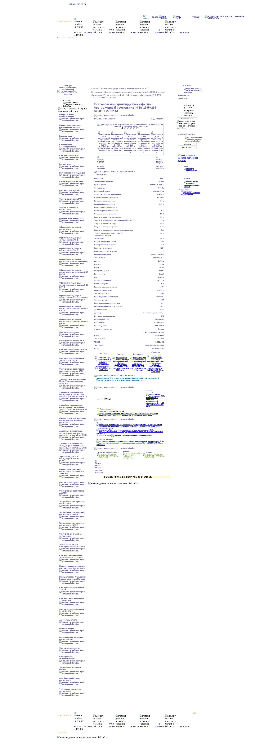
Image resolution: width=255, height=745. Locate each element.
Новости (135, 32)
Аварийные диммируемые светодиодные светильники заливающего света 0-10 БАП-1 (73, 395)
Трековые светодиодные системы (70, 668)
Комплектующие (66, 629)
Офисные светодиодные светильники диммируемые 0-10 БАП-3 (73, 285)
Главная (88, 32)
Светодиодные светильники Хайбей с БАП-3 (71, 610)
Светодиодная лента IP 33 (70, 190)
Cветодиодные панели (69, 332)
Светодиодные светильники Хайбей (71, 589)
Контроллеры (65, 164)
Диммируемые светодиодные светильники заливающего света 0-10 (72, 382)
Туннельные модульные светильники (70, 690)
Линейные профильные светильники (69, 679)
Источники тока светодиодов (72, 173)
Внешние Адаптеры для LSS (71, 218)
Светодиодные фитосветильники (67, 658)
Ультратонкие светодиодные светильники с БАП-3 (72, 524)
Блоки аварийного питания (71, 182)
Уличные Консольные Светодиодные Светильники (72, 546)
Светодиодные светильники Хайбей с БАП (71, 599)
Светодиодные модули (69, 648)
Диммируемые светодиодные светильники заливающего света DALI (72, 420)
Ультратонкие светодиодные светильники (72, 503)
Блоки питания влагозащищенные (67, 146)
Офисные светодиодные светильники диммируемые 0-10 (73, 260)
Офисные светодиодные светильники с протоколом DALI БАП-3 (73, 321)
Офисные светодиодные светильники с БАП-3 (70, 250)
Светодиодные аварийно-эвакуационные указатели (70, 556)
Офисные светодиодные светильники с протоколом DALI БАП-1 (73, 308)
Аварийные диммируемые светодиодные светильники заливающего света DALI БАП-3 (73, 446)
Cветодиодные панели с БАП (72, 341)
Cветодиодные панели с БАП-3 (73, 349)
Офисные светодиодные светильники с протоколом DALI (73, 297)
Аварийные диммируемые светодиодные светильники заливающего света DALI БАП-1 (73, 433)
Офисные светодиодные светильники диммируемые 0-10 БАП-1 (73, 272)
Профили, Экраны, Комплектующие (67, 116)
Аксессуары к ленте (68, 620)
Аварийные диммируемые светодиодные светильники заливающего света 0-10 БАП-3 (73, 407)
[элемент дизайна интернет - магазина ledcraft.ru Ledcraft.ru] (229, 17)
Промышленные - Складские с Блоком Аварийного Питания (72, 578)
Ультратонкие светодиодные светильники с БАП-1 (72, 513)
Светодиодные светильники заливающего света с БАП (71, 370)
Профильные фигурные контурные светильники (70, 126)
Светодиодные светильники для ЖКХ (71, 492)
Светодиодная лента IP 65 (70, 199)
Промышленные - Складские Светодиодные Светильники (72, 567)
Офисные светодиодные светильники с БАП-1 (70, 239)
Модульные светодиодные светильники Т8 (71, 638)
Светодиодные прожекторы (71, 482)
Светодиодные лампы (69, 156)
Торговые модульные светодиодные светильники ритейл (71, 459)
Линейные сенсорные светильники (68, 209)
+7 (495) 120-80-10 (64, 21)
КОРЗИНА (187, 86)
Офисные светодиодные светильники (70, 228)
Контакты (184, 32)
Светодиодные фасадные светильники (70, 535)
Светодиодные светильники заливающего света (71, 359)
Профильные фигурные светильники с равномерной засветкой (71, 471)
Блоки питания (65, 136)
